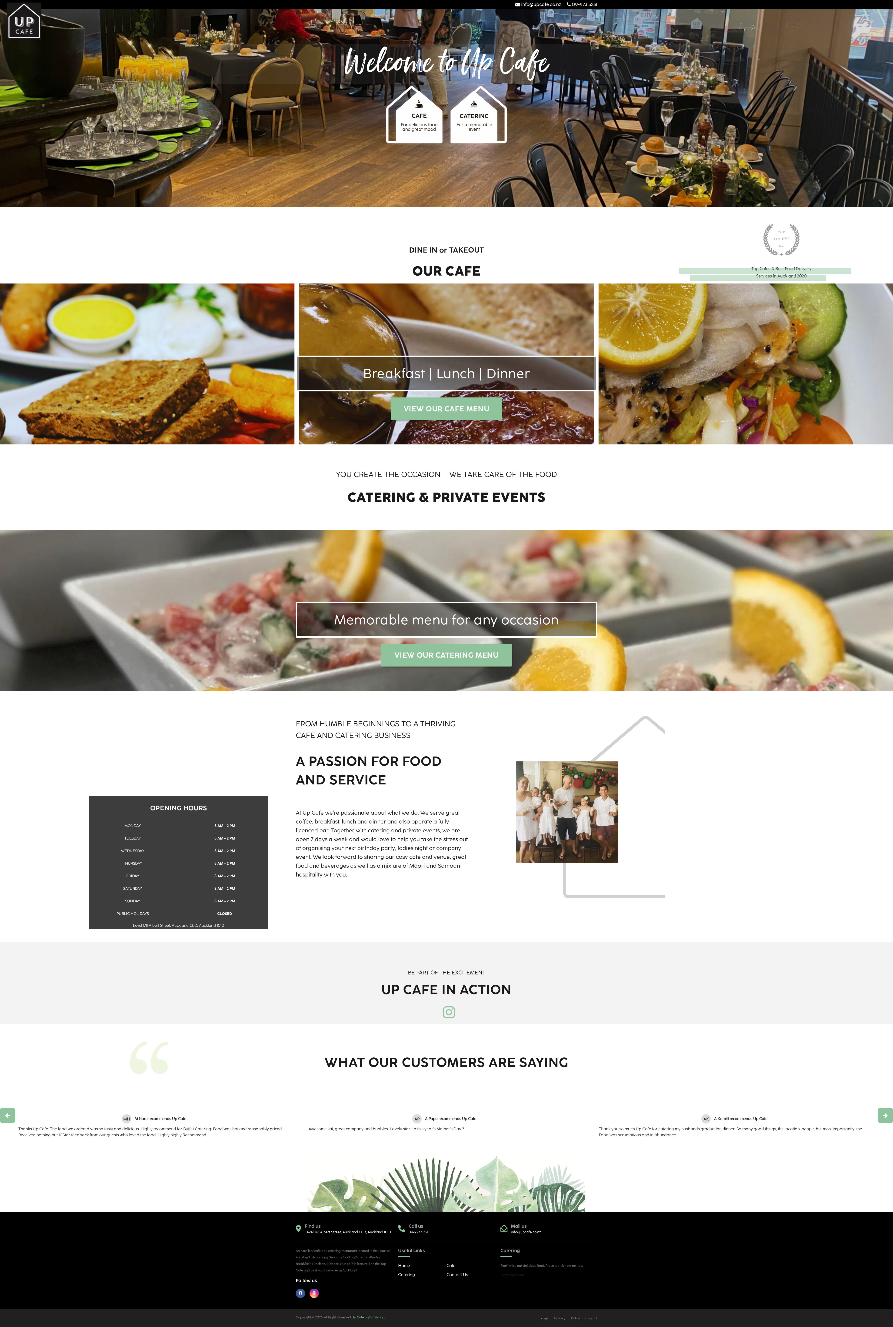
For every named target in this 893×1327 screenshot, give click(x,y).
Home (404, 1265)
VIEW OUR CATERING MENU (446, 655)
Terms (544, 1318)
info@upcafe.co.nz (541, 4)
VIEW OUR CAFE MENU (447, 408)
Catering (406, 1274)
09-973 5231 (584, 4)
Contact (591, 1318)
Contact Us (457, 1274)
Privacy (559, 1318)
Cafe (450, 1265)
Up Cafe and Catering (368, 1317)
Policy (575, 1318)
